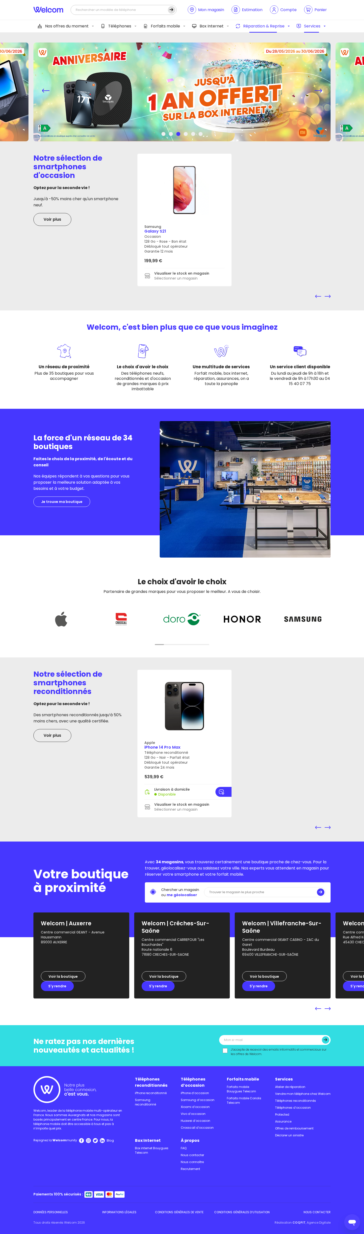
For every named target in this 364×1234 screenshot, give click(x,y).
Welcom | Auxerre (66, 923)
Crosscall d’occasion (197, 1128)
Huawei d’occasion (195, 1121)
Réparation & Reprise (264, 26)
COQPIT (299, 1222)
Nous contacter (192, 1155)
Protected (282, 1114)
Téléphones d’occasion (193, 1082)
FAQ (183, 1148)
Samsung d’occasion (197, 1100)
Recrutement (190, 1169)
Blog (110, 1140)
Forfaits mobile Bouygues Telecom (241, 1089)
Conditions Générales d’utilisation (242, 1212)
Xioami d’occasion (195, 1107)
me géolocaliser (182, 894)
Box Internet (212, 26)
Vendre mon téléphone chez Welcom (303, 1094)
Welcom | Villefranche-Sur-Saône (281, 927)
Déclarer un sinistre (289, 1135)
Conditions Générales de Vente (179, 1212)
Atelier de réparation (290, 1087)
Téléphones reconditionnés (151, 1082)
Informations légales (119, 1212)
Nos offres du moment (67, 26)
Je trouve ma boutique (61, 501)
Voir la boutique (63, 976)
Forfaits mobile (165, 26)
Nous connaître (192, 1162)
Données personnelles (50, 1212)
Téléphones (119, 26)
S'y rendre (57, 986)
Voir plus (52, 219)
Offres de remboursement (294, 1128)
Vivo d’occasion (193, 1114)
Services (312, 26)
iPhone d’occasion (195, 1093)
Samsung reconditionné (145, 1102)
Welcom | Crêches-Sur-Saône (175, 927)
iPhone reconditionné (151, 1093)
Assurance (283, 1121)
